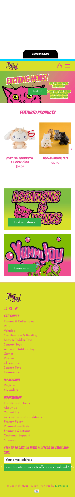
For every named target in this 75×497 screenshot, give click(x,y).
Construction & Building (20, 335)
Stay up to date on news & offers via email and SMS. (37, 467)
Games (8, 353)
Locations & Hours (17, 403)
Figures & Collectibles (19, 321)
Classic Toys (12, 363)
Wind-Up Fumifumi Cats (55, 158)
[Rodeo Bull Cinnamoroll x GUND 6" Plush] (20, 138)
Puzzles (9, 358)
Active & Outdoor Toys (20, 349)
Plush (7, 326)
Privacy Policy (13, 421)
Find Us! (37, 91)
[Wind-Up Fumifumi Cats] (55, 138)
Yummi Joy (11, 412)
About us (10, 408)
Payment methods (16, 426)
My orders (11, 390)
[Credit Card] (36, 491)
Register (9, 385)
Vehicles (9, 330)
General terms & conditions (23, 417)
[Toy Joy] (12, 66)
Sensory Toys (13, 344)
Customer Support (17, 435)
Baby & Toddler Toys (18, 340)
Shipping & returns (17, 431)
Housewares (12, 372)
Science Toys (12, 367)
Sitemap (10, 440)
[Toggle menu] (67, 66)
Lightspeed (61, 486)
